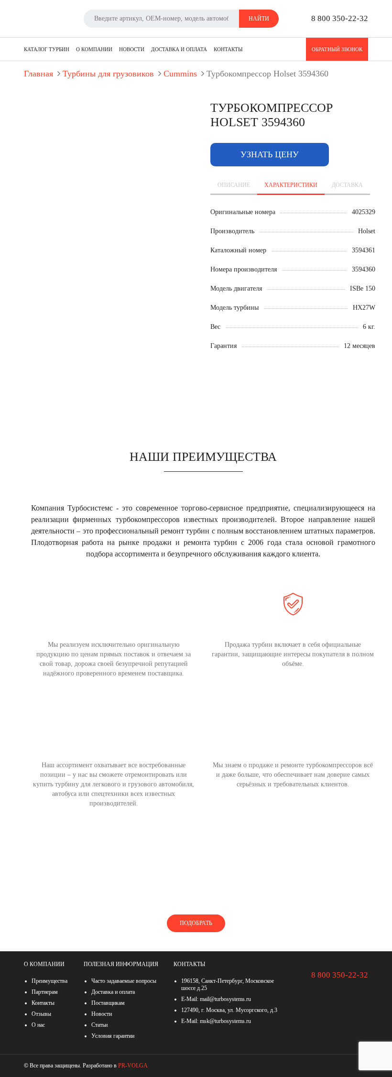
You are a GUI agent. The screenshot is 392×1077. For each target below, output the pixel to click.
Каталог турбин (46, 49)
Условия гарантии (112, 1036)
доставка (347, 185)
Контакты (228, 49)
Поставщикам (108, 1003)
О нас (38, 1025)
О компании (94, 49)
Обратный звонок (337, 49)
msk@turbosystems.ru (225, 1021)
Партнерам (45, 992)
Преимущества (49, 981)
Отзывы (41, 1014)
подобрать (196, 923)
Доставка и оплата (179, 49)
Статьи (99, 1025)
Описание (234, 185)
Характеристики (290, 185)
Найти (259, 18)
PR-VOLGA (133, 1065)
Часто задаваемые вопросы (123, 981)
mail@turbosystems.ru (225, 999)
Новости (131, 49)
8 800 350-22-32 (339, 18)
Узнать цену (269, 154)
